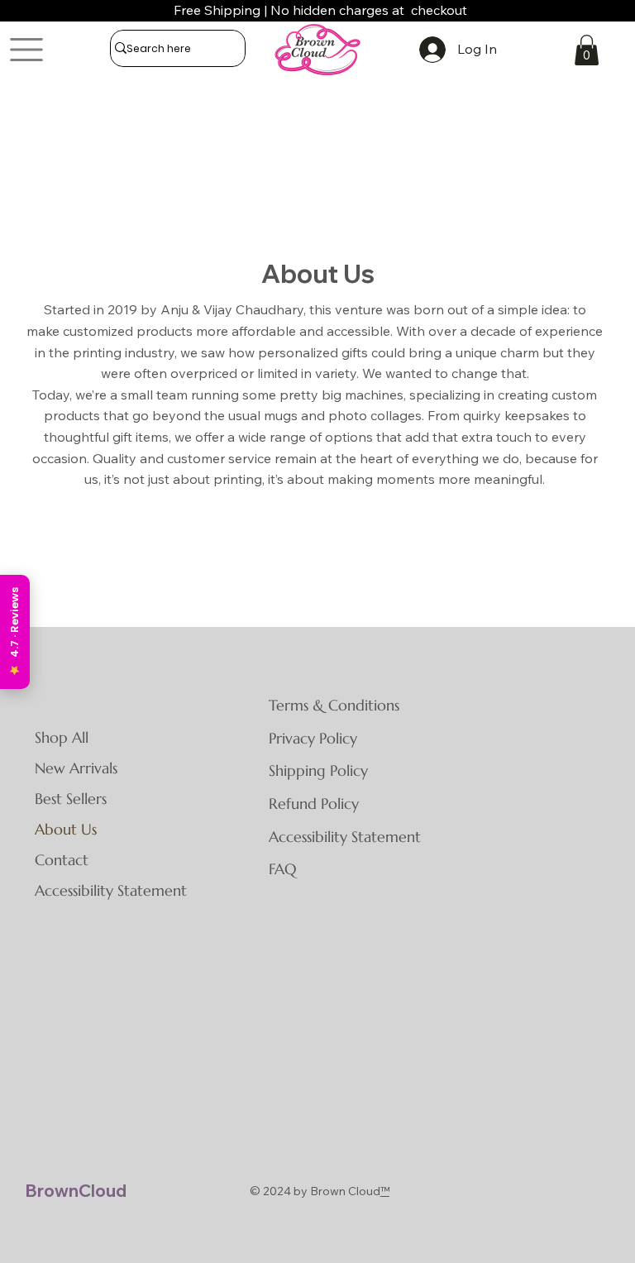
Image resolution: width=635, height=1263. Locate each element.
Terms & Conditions (334, 705)
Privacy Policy (313, 738)
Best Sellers (71, 798)
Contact (61, 859)
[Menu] (27, 50)
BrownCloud (76, 1190)
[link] (586, 50)
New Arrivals (76, 767)
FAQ (283, 868)
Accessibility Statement (111, 890)
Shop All (61, 737)
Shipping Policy (318, 770)
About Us (66, 829)
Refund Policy (314, 803)
